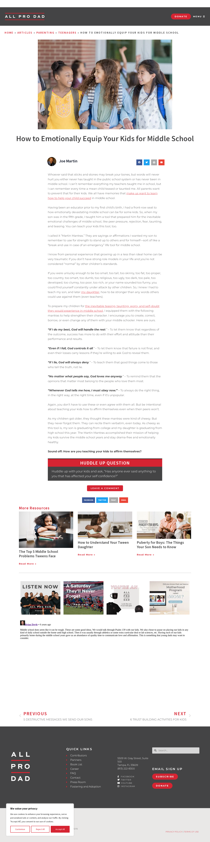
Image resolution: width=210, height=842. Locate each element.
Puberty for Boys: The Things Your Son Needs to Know (160, 544)
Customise (20, 829)
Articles (25, 32)
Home (9, 32)
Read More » (27, 563)
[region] (40, 819)
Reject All (40, 829)
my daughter (90, 292)
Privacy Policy (174, 831)
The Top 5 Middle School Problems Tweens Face (38, 553)
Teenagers (67, 32)
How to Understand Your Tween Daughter (103, 544)
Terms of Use (191, 831)
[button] (139, 162)
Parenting (45, 32)
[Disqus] (105, 657)
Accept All (60, 829)
